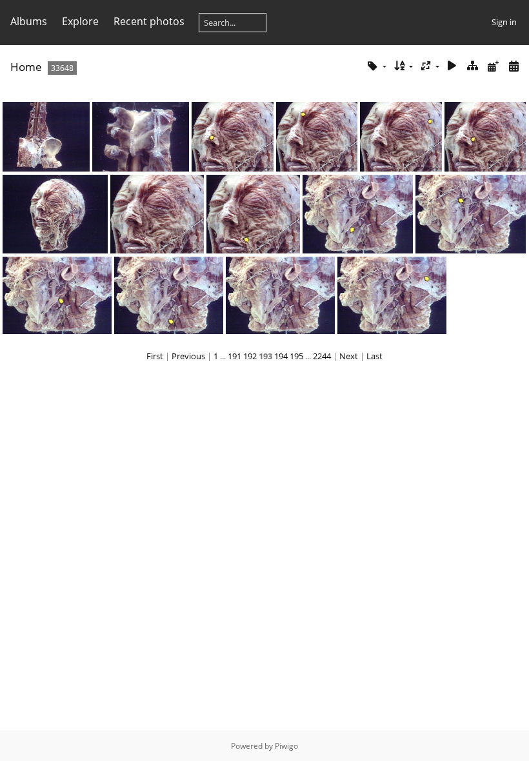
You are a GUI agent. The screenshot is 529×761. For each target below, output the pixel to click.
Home (26, 66)
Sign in (504, 22)
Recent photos (149, 21)
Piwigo (286, 745)
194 (281, 356)
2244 (322, 356)
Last (374, 356)
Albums (28, 21)
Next (348, 356)
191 (234, 356)
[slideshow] (452, 66)
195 (296, 356)
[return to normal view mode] (473, 66)
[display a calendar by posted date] (493, 66)
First (154, 356)
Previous (188, 356)
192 (250, 356)
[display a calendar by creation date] (513, 66)
